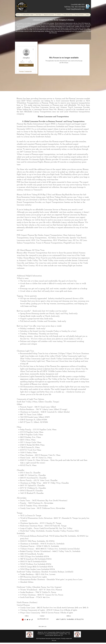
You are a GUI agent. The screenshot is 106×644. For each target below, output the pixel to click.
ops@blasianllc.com (42, 619)
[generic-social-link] (32, 619)
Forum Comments (25, 71)
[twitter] (27, 619)
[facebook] (25, 619)
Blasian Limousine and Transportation (53, 117)
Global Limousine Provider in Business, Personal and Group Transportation (54, 121)
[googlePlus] (29, 619)
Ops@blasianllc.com (77, 9)
